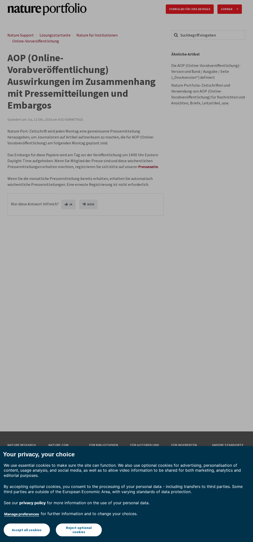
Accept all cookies (27, 530)
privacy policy (32, 502)
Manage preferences (21, 514)
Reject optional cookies (79, 529)
